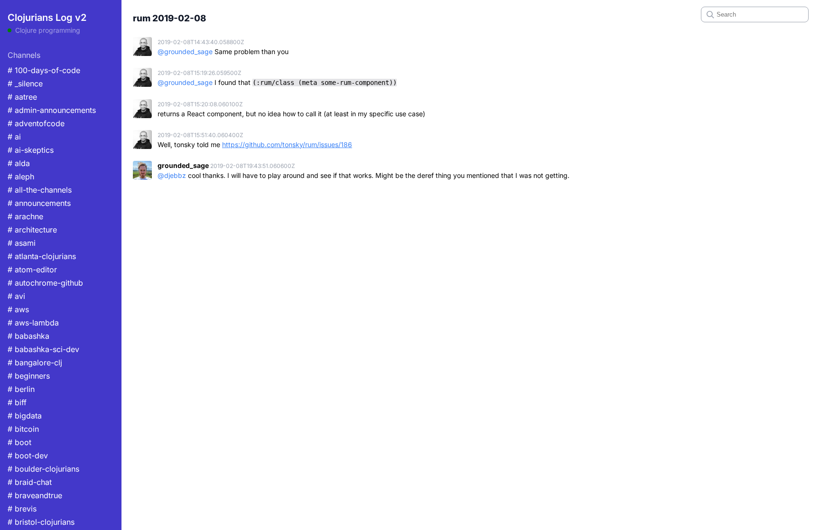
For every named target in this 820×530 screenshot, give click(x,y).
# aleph (21, 176)
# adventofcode (36, 123)
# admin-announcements (52, 110)
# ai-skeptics (31, 150)
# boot (19, 442)
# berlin (21, 389)
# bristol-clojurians (41, 522)
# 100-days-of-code (44, 70)
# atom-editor (32, 269)
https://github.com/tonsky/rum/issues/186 (287, 144)
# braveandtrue (35, 495)
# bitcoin (23, 429)
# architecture (32, 229)
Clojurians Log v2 (47, 17)
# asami (22, 243)
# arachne (25, 216)
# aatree (22, 97)
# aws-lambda (33, 322)
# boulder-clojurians (43, 469)
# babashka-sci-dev (43, 349)
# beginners (29, 376)
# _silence (25, 83)
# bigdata (25, 415)
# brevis (22, 508)
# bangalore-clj (35, 362)
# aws (18, 309)
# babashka (28, 336)
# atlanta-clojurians (42, 256)
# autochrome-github (45, 283)
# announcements (39, 203)
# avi (16, 296)
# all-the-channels (40, 190)
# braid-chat (30, 482)
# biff (17, 402)
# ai (14, 136)
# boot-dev (28, 455)
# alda (19, 163)
